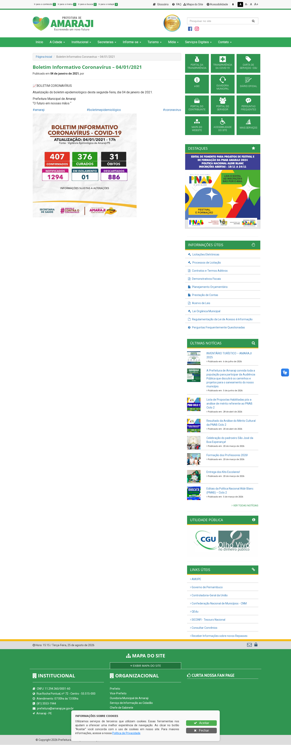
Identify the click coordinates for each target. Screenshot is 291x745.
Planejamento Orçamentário (209, 286)
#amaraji (39, 110)
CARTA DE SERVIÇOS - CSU (248, 66)
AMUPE (196, 579)
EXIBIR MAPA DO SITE (146, 665)
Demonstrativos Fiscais (206, 278)
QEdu (194, 611)
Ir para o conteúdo (44, 4)
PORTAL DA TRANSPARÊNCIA (196, 66)
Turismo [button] (153, 42)
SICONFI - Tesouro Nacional (208, 619)
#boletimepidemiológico (104, 110)
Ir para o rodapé (108, 4)
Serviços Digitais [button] (197, 42)
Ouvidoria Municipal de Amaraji (129, 698)
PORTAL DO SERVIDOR (222, 108)
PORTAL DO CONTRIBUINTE (196, 108)
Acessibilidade (218, 4)
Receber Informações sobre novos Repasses (219, 635)
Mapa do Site (194, 4)
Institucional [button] (79, 42)
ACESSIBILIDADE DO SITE (223, 129)
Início (39, 42)
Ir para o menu (66, 4)
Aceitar (204, 723)
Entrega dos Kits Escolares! (223, 472)
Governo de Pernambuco (207, 587)
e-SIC (197, 86)
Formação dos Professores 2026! (227, 455)
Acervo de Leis (200, 303)
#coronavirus (172, 110)
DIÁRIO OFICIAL (248, 86)
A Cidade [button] (56, 42)
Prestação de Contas (204, 295)
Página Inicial (44, 56)
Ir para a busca (87, 4)
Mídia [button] (172, 42)
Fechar (203, 730)
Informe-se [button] (130, 42)
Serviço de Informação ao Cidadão (131, 702)
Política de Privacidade (126, 733)
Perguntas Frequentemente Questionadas (218, 327)
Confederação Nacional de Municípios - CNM (219, 603)
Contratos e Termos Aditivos (209, 270)
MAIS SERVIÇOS (248, 127)
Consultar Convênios (204, 627)
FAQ (178, 4)
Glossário (163, 4)
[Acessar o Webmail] (249, 645)
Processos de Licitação (206, 262)
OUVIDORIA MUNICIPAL (222, 87)
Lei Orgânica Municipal (206, 311)
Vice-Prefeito (118, 693)
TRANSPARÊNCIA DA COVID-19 (222, 66)
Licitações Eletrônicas (205, 254)
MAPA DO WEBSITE (197, 129)
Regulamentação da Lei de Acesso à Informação (222, 319)
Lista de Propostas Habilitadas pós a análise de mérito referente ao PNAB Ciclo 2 (229, 403)
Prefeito (115, 688)
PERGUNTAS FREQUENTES (248, 108)
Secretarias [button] (105, 42)
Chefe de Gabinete (121, 707)
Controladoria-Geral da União (209, 595)
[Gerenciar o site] (255, 645)
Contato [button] (223, 42)
